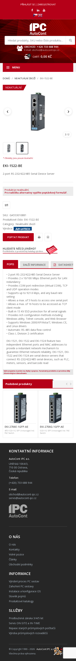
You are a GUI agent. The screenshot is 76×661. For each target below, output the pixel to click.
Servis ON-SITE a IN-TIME (24, 623)
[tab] (10, 264)
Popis (10, 264)
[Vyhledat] (70, 40)
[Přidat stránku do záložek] (47, 237)
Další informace (34, 264)
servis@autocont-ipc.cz (22, 498)
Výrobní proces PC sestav (24, 581)
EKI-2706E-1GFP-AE (16, 426)
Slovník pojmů (17, 596)
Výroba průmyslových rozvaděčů (28, 633)
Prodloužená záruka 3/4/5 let (26, 618)
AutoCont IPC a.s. (45, 649)
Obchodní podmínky (21, 564)
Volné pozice (16, 554)
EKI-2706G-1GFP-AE (52, 426)
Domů (6, 78)
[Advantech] (23, 228)
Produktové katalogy (21, 601)
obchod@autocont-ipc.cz (24, 494)
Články (13, 559)
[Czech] (35, 15)
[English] (40, 15)
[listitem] (9, 148)
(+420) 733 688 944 (20, 482)
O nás (12, 544)
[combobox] (40, 40)
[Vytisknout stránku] (38, 237)
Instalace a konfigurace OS (25, 591)
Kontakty (14, 549)
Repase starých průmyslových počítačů (32, 628)
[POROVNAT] (6, 205)
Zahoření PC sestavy (21, 586)
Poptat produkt (18, 237)
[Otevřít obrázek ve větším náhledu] (38, 111)
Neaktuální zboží (25, 78)
